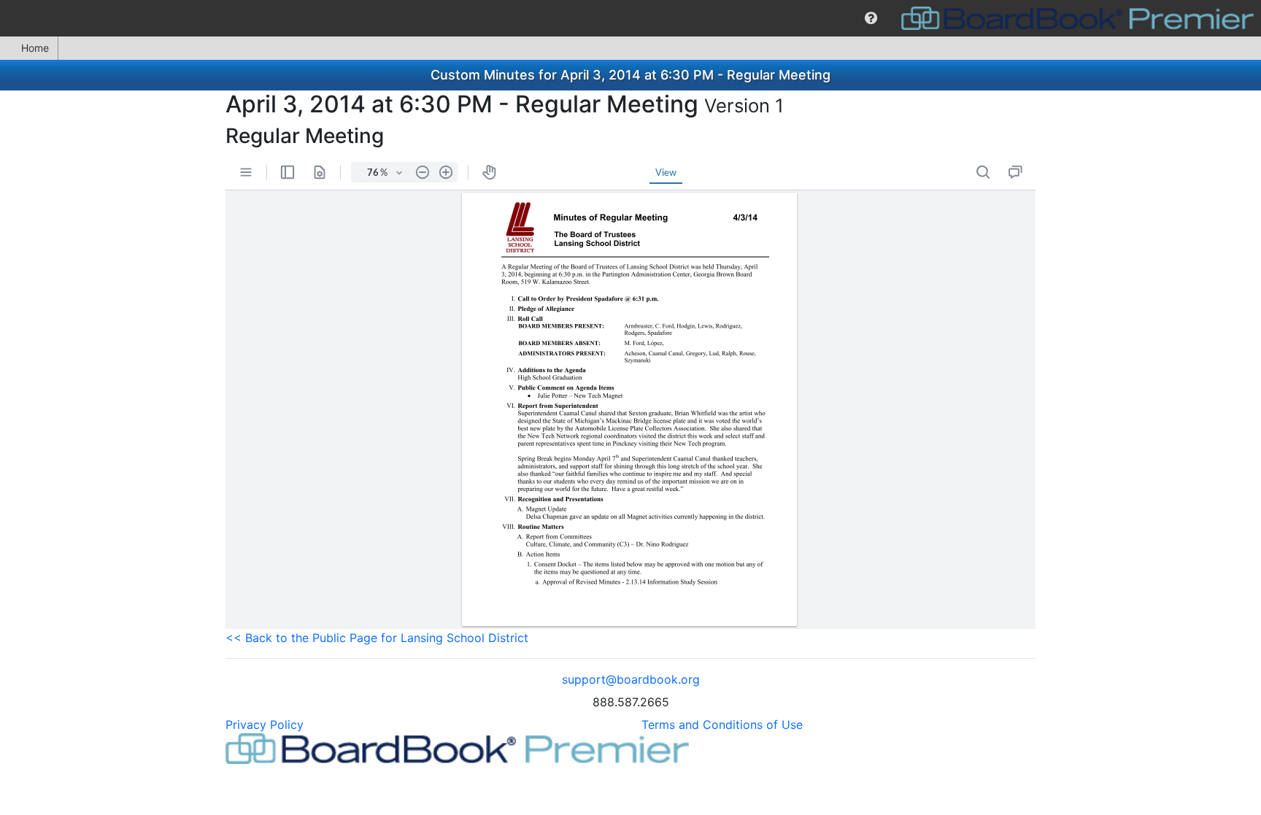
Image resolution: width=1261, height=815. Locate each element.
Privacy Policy (264, 724)
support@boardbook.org (631, 679)
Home (35, 48)
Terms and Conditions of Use (722, 724)
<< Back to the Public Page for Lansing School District (376, 637)
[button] (871, 18)
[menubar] (630, 18)
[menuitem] (871, 18)
